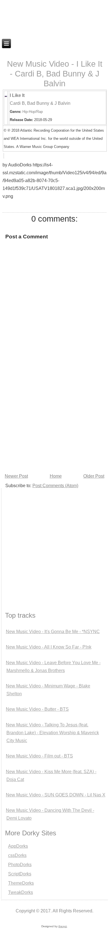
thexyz (62, 926)
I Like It (17, 95)
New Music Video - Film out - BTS (39, 756)
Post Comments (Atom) (55, 485)
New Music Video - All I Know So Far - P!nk (48, 647)
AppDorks (18, 846)
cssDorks (17, 855)
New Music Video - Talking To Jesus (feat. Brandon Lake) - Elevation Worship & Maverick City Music (52, 732)
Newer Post (16, 476)
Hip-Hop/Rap (32, 112)
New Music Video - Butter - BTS (37, 709)
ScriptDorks (19, 873)
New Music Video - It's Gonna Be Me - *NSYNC (53, 631)
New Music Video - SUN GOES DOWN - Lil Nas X (55, 794)
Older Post (93, 476)
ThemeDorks (21, 883)
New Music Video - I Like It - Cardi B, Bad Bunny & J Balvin (54, 73)
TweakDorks (20, 892)
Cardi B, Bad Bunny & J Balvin (40, 103)
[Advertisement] (54, 414)
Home (56, 476)
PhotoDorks (20, 864)
